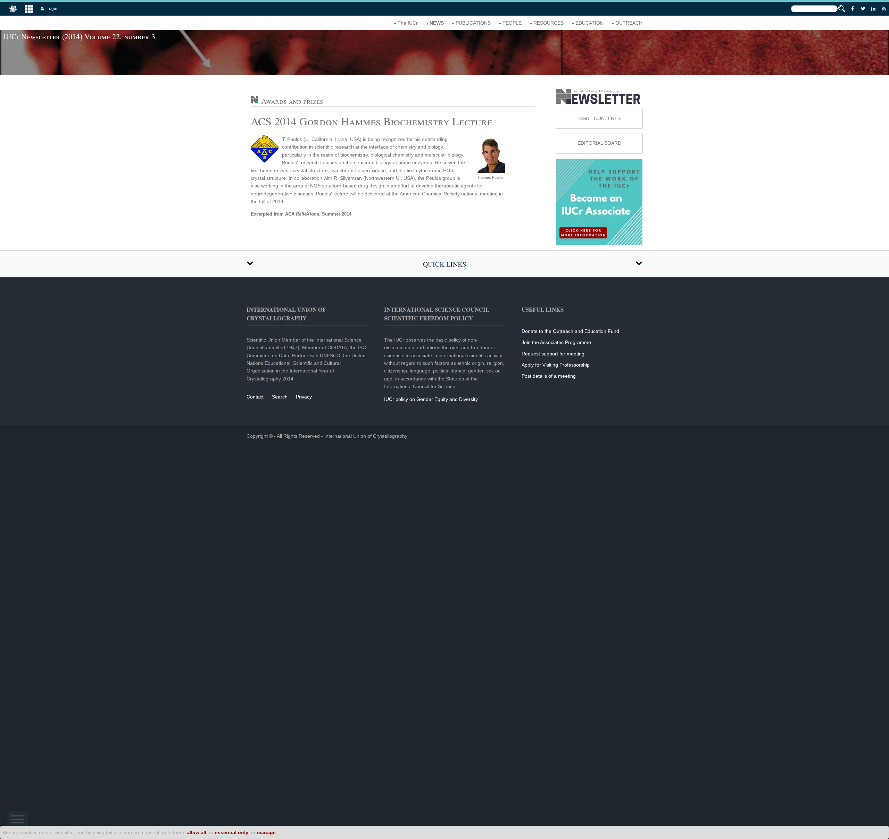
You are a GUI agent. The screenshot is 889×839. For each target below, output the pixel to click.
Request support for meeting (553, 353)
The (408, 23)
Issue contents (599, 118)
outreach (628, 23)
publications (473, 23)
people (512, 23)
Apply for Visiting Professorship (556, 365)
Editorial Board (599, 143)
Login (52, 8)
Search (280, 397)
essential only (231, 832)
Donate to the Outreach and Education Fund (570, 331)
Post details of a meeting (549, 376)
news (437, 23)
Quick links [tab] (444, 264)
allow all (196, 832)
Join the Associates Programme (556, 342)
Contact (255, 397)
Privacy (304, 397)
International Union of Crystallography (365, 436)
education (589, 23)
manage (266, 832)
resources (548, 23)
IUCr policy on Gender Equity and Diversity (431, 399)
